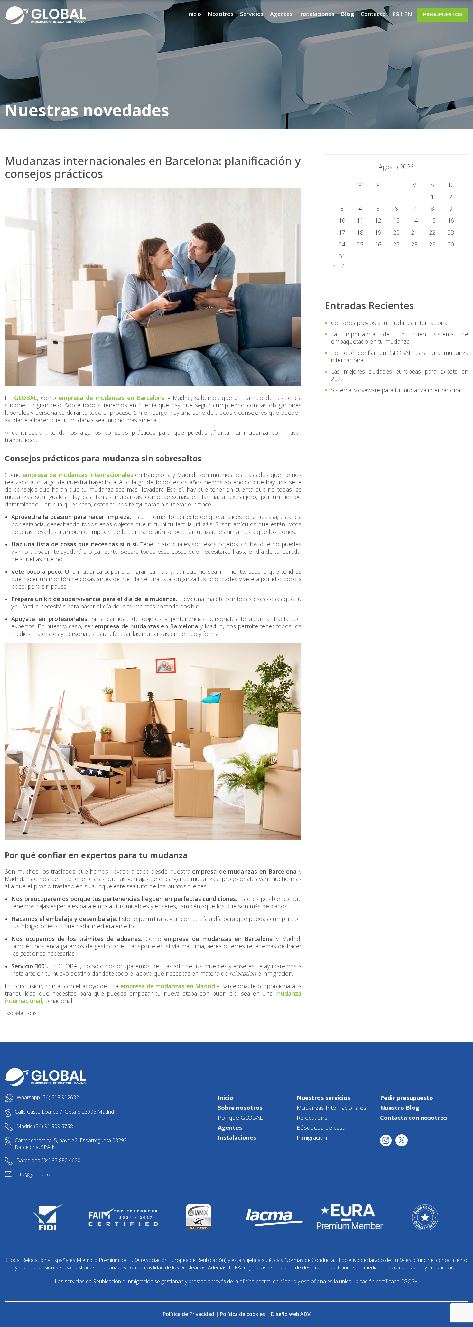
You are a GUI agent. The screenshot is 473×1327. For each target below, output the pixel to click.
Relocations (312, 1117)
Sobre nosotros (240, 1107)
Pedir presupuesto (406, 1097)
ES (395, 14)
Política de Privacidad (188, 1314)
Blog (347, 14)
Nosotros (221, 14)
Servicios (252, 14)
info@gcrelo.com (35, 1174)
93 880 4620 (66, 1160)
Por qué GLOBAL (240, 1117)
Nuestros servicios (323, 1097)
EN (408, 14)
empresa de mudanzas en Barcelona (112, 398)
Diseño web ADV (291, 1314)
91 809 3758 (58, 1126)
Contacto (373, 14)
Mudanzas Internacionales (331, 1107)
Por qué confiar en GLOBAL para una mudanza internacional (399, 356)
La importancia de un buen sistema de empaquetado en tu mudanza (399, 337)
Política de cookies (242, 1314)
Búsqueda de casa (321, 1127)
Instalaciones (316, 14)
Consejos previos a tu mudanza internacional (390, 323)
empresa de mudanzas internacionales (78, 474)
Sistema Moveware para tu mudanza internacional (396, 390)
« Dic (338, 265)
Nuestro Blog (399, 1107)
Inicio (194, 14)
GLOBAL (25, 398)
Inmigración (312, 1137)
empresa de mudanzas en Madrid (167, 986)
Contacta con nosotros (413, 1117)
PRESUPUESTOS (442, 14)
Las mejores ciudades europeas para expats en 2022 (399, 375)
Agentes (281, 14)
